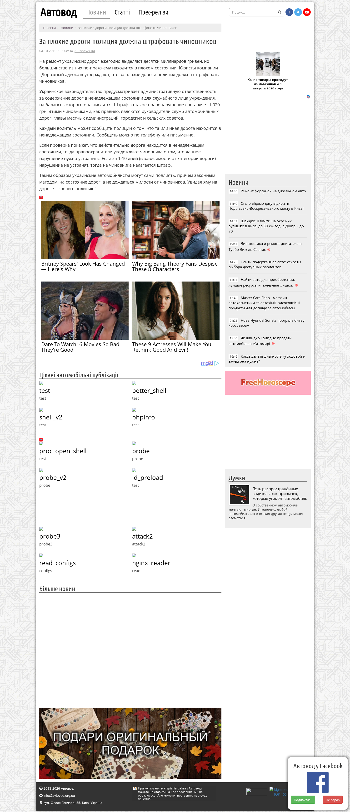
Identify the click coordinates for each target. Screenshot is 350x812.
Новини (96, 12)
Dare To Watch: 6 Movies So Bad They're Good (80, 346)
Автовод (58, 12)
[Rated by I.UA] (256, 791)
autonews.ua (85, 51)
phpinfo (143, 417)
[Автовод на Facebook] (289, 12)
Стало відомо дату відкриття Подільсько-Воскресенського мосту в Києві (266, 206)
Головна (49, 27)
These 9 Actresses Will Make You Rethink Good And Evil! (171, 346)
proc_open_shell (63, 451)
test (44, 390)
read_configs (57, 563)
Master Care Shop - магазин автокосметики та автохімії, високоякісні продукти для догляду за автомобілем (264, 302)
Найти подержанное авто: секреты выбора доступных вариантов (265, 264)
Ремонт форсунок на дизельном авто (273, 191)
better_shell (149, 390)
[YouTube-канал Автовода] (307, 12)
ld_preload (147, 477)
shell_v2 (50, 417)
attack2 (142, 536)
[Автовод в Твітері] (298, 12)
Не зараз (333, 799)
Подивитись (303, 799)
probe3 (49, 536)
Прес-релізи (153, 12)
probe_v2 (52, 477)
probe (141, 451)
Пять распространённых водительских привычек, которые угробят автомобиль (279, 493)
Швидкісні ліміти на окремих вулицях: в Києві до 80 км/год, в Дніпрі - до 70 (266, 226)
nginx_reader (151, 563)
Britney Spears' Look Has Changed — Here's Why (83, 266)
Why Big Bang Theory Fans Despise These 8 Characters (175, 266)
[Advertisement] (130, 649)
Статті (122, 12)
